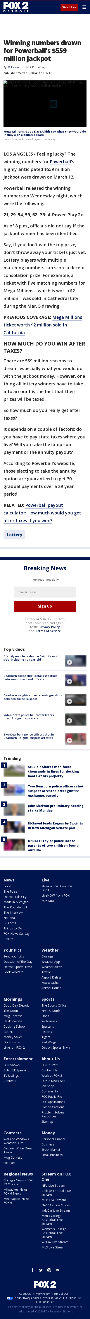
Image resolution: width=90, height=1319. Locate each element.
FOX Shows (11, 1065)
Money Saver (12, 1037)
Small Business (52, 1155)
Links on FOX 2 (14, 1047)
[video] (76, 661)
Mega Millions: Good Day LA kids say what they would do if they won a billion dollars (44, 133)
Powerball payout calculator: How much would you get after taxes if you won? (42, 512)
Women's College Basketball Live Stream (54, 1233)
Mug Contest (12, 1016)
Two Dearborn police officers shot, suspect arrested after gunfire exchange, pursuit (56, 791)
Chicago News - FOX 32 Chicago (18, 1182)
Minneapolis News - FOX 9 (17, 1201)
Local (7, 886)
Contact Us (49, 1070)
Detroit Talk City (14, 897)
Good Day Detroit (16, 1005)
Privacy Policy (50, 627)
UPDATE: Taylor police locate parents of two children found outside (53, 845)
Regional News (18, 1174)
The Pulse (10, 891)
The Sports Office (54, 1005)
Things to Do (12, 928)
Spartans (48, 1026)
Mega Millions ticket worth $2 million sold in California (42, 324)
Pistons (47, 1032)
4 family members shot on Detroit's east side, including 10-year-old (30, 658)
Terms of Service (48, 631)
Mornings (12, 999)
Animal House (51, 988)
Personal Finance (54, 1139)
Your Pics (12, 950)
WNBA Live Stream (55, 1242)
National (9, 918)
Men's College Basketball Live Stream (52, 1220)
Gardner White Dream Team (19, 1150)
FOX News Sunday (16, 933)
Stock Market (51, 1149)
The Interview (13, 912)
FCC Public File (52, 1096)
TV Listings (11, 1075)
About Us (51, 1058)
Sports (48, 999)
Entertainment (18, 1058)
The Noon (10, 1011)
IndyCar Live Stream (56, 1210)
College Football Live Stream (56, 1193)
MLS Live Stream (54, 1247)
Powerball (60, 162)
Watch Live (69, 7)
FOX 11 (30, 67)
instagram (49, 1270)
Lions (45, 1016)
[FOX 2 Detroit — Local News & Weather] (16, 7)
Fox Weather (51, 982)
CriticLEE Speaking (16, 1070)
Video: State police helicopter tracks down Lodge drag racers (28, 716)
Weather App (51, 961)
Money (48, 1132)
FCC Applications (53, 1102)
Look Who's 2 (13, 972)
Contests (9, 1081)
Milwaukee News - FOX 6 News (16, 1191)
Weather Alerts (52, 967)
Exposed (9, 1163)
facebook (32, 1270)
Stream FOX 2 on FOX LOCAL (57, 888)
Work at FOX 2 (52, 1075)
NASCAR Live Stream (56, 1205)
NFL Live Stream (53, 1185)
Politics (8, 939)
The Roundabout (15, 907)
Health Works (12, 1021)
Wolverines (49, 1021)
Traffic (46, 972)
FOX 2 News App (53, 1081)
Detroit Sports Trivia (17, 967)
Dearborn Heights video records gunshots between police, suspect (32, 697)
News (8, 880)
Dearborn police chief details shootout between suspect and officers (30, 677)
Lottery (41, 67)
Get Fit (8, 1032)
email (57, 1270)
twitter (40, 1270)
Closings (47, 956)
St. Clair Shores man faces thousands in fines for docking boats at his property (53, 771)
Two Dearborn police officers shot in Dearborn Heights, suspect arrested (28, 736)
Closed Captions (53, 1107)
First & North (51, 1011)
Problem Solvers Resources (53, 1114)
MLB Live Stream (54, 1200)
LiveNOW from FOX (55, 895)
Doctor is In (11, 1042)
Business (9, 923)
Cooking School (14, 1026)
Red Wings (49, 1042)
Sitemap (47, 1121)
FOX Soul (48, 901)
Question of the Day (17, 961)
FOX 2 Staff (49, 1065)
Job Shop (48, 1086)
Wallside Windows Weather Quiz (16, 1141)
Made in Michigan (15, 902)
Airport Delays (52, 977)
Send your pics (13, 956)
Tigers (46, 1037)
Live (46, 880)
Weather (50, 950)
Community (50, 1091)
